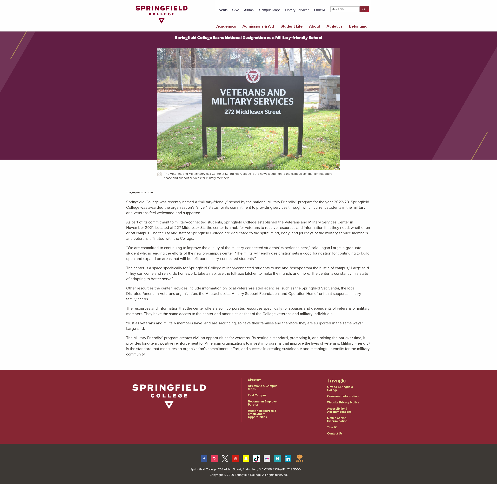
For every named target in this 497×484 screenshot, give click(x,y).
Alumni (249, 9)
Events (222, 9)
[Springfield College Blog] (299, 458)
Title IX (332, 427)
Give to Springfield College (340, 388)
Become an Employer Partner (263, 403)
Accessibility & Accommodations (339, 410)
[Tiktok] (256, 458)
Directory (254, 379)
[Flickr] (267, 458)
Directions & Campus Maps (262, 387)
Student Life (292, 26)
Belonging (358, 26)
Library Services (297, 9)
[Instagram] (214, 458)
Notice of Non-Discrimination (337, 419)
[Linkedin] (288, 458)
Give (235, 9)
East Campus (257, 395)
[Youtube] (235, 458)
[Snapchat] (246, 458)
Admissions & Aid (258, 26)
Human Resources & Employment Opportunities (262, 413)
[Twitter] (225, 458)
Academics (226, 26)
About (314, 26)
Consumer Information (343, 396)
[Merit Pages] (277, 458)
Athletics (334, 26)
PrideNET (321, 9)
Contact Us (335, 433)
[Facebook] (204, 458)
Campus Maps (269, 9)
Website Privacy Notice (343, 402)
